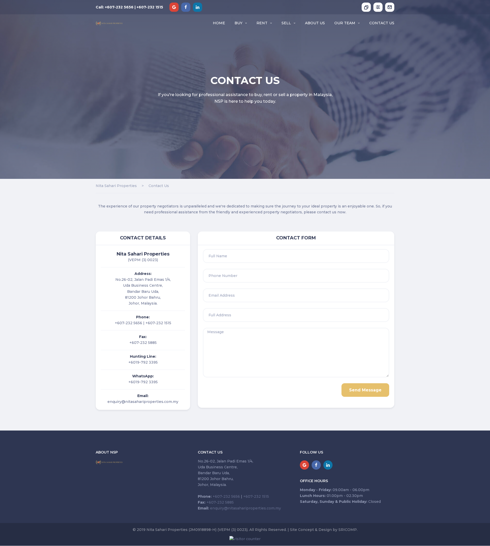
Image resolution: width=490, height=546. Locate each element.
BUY (238, 23)
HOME (219, 23)
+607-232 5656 (128, 323)
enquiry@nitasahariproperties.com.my (142, 401)
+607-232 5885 (143, 342)
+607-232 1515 (158, 323)
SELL (286, 23)
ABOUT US (315, 23)
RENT (261, 23)
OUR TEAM (344, 23)
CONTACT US (381, 23)
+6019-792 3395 (143, 362)
